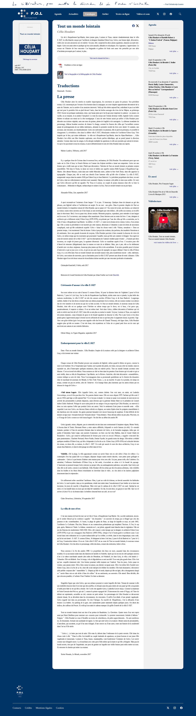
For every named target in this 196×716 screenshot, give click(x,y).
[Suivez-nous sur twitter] (158, 14)
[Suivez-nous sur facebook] (171, 14)
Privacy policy (125, 365)
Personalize (112, 365)
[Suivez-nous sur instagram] (164, 14)
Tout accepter (75, 365)
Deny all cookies (95, 365)
